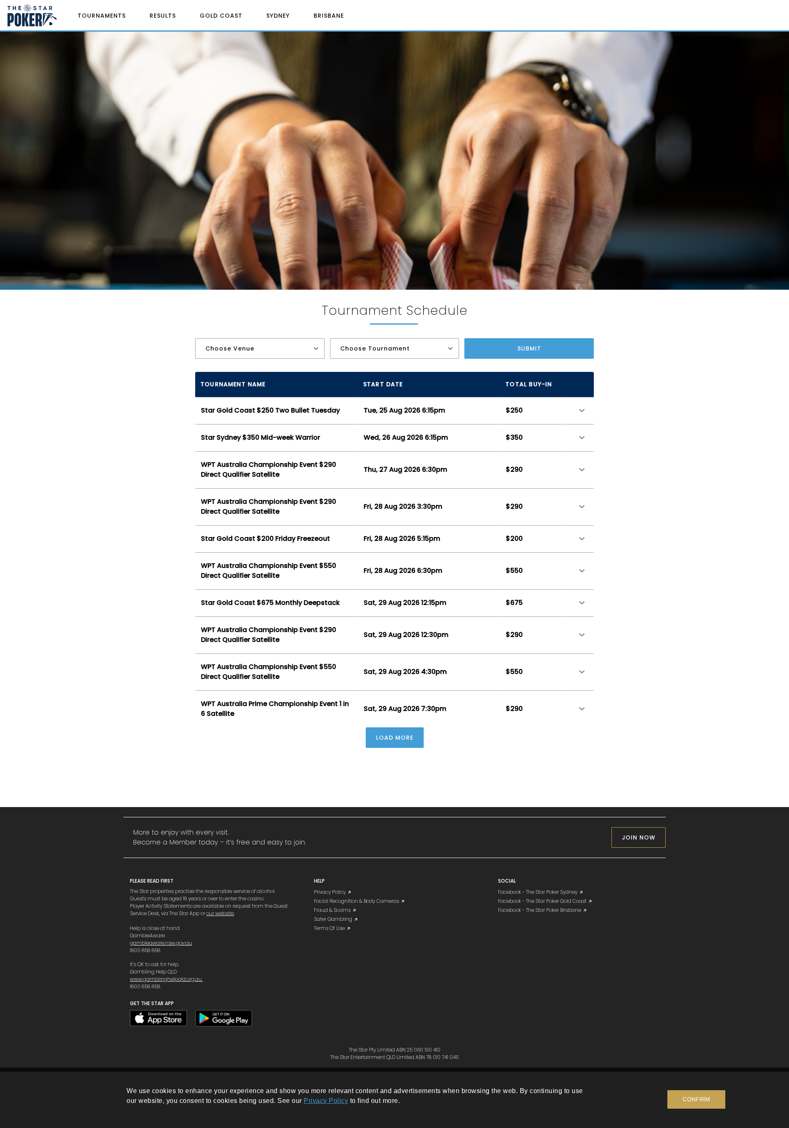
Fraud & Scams (332, 910)
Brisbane (329, 16)
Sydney (278, 16)
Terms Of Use (329, 928)
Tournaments (102, 16)
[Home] (37, 15)
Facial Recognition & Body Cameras (356, 900)
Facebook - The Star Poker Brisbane (539, 910)
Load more (394, 738)
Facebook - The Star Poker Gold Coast (542, 900)
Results (163, 16)
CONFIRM (696, 1099)
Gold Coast (221, 16)
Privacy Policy (330, 891)
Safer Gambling (333, 919)
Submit (529, 348)
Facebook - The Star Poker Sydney (537, 891)
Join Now (638, 837)
